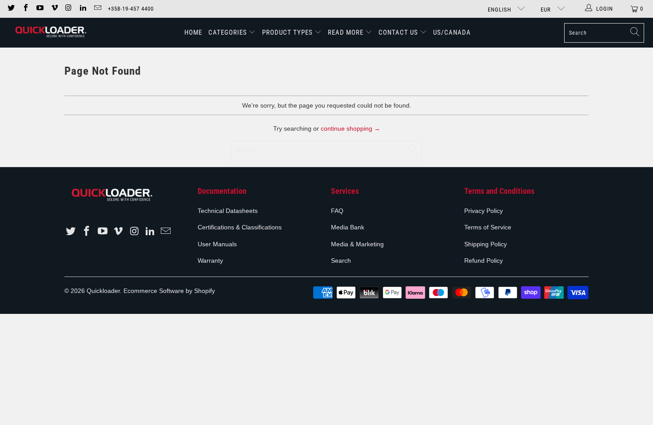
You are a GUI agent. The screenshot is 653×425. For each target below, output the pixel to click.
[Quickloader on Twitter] (11, 8)
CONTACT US (398, 32)
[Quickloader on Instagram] (68, 8)
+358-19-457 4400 (131, 8)
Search (341, 260)
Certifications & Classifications (240, 227)
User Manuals (217, 244)
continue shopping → (350, 128)
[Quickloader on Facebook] (25, 8)
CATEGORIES (228, 32)
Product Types (287, 32)
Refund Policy (483, 260)
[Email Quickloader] (97, 8)
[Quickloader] (50, 32)
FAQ (337, 210)
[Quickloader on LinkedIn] (83, 8)
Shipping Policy (485, 244)
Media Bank (347, 227)
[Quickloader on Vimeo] (54, 8)
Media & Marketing (357, 244)
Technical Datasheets (228, 210)
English (500, 9)
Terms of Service (487, 227)
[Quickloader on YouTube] (40, 8)
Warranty (210, 260)
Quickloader (103, 290)
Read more (346, 32)
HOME (193, 32)
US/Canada (452, 32)
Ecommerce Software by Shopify (169, 290)
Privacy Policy (483, 210)
